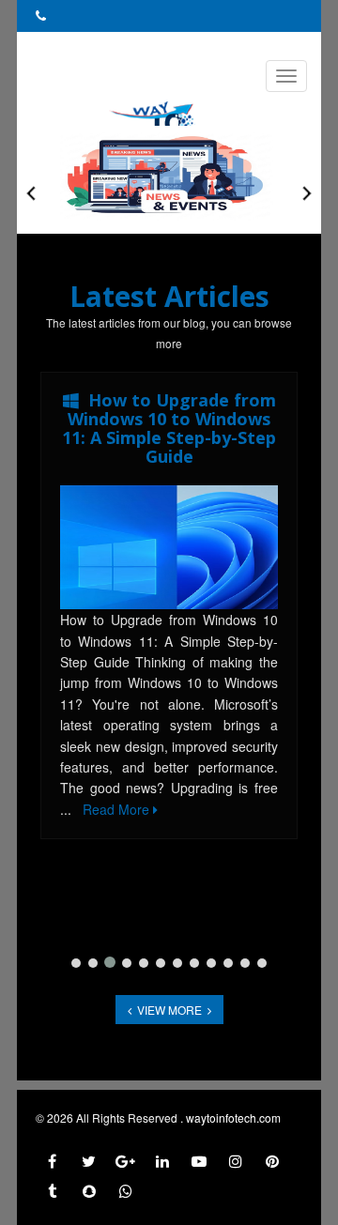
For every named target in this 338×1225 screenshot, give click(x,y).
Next (307, 193)
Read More (118, 809)
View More (169, 1010)
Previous (31, 193)
